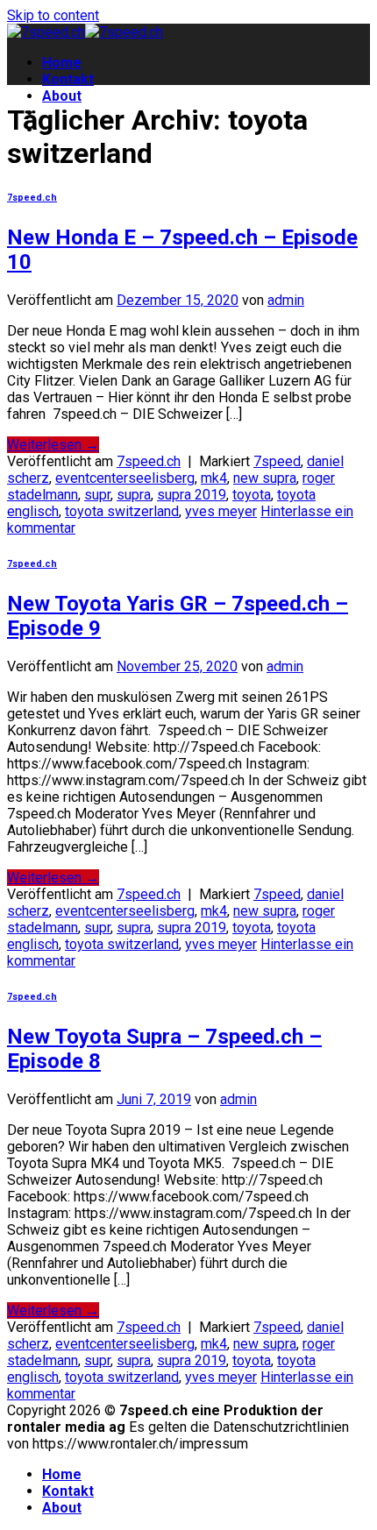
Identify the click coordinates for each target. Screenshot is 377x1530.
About (62, 96)
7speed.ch (32, 197)
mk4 (214, 478)
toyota (251, 494)
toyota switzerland (122, 511)
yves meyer (221, 511)
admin (285, 300)
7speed (277, 461)
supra (134, 494)
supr (97, 494)
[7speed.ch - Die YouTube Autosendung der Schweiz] (85, 32)
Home (62, 62)
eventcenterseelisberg (125, 478)
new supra (264, 478)
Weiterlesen (53, 444)
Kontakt (68, 79)
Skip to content (53, 15)
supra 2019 (191, 494)
